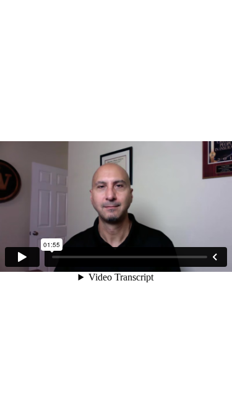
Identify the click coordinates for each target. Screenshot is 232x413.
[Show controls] (214, 257)
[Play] (22, 257)
